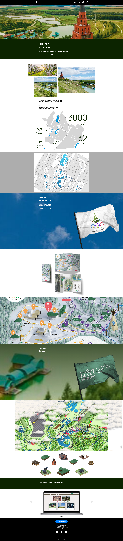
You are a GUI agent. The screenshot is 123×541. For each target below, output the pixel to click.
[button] (83, 2)
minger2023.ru (45, 47)
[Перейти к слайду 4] (62, 516)
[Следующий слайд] (92, 502)
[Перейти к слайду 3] (61, 516)
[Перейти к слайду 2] (60, 516)
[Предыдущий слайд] (31, 502)
